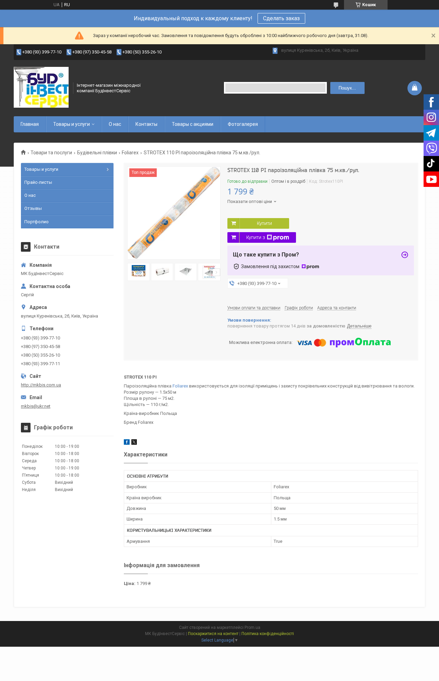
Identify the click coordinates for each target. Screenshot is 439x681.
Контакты (146, 124)
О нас (115, 124)
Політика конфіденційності (267, 633)
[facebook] (127, 443)
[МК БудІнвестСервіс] (41, 87)
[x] (134, 443)
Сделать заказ (281, 18)
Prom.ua (252, 627)
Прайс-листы (38, 182)
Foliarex (130, 152)
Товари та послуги (51, 152)
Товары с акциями (192, 124)
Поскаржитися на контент (213, 633)
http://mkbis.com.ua (41, 384)
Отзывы (33, 208)
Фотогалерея (243, 124)
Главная (30, 124)
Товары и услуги (71, 124)
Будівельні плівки (97, 152)
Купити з (255, 237)
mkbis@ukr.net (35, 406)
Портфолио (36, 221)
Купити (264, 223)
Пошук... (347, 88)
